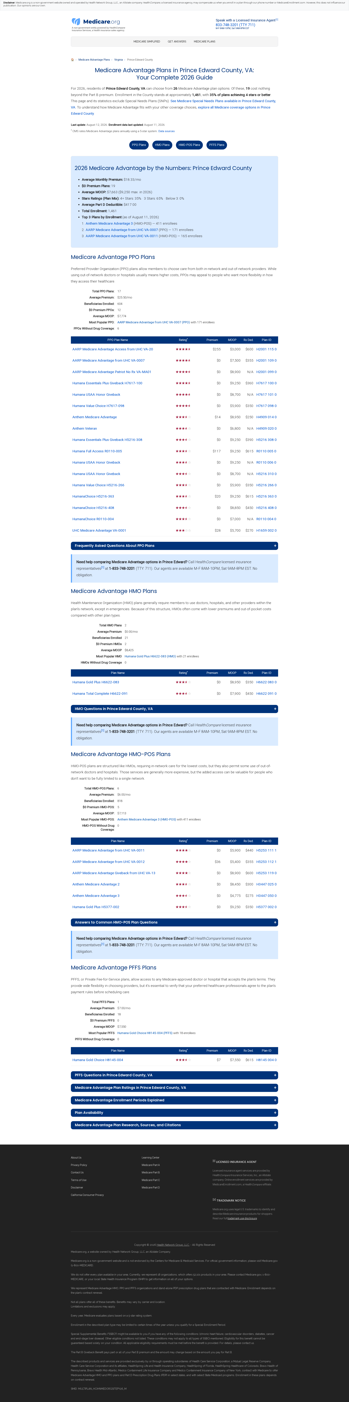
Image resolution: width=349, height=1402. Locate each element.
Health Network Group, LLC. (173, 1244)
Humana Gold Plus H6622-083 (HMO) (151, 656)
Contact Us (77, 1172)
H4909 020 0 (266, 428)
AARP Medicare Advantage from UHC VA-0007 (122, 230)
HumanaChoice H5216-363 (93, 496)
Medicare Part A (151, 1165)
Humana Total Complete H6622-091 (100, 693)
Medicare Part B (151, 1172)
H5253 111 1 (266, 850)
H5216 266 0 (266, 485)
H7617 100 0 (266, 383)
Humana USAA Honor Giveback (96, 394)
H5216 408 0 (266, 508)
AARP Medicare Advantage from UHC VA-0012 (108, 862)
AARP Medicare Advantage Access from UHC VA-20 (112, 349)
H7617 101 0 (266, 394)
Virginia (118, 59)
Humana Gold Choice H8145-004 (97, 1060)
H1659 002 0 (266, 530)
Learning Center (150, 1157)
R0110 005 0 (266, 451)
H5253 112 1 (266, 862)
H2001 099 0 (266, 372)
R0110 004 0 (266, 519)
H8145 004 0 (266, 1060)
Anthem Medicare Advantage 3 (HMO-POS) (147, 819)
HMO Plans (162, 145)
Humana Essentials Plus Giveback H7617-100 (107, 383)
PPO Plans (139, 145)
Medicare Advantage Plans (94, 59)
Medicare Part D (151, 1187)
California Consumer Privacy (87, 1195)
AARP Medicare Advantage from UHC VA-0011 (122, 236)
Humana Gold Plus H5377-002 (95, 907)
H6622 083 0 (266, 682)
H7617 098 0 (266, 406)
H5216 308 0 (266, 440)
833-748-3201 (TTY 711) (235, 25)
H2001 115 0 (266, 349)
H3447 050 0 (266, 896)
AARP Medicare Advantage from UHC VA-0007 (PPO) (154, 322)
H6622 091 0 (266, 693)
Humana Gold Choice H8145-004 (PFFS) (145, 1033)
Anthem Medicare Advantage (94, 417)
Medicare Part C (151, 1180)
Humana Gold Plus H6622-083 (95, 682)
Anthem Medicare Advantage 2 (96, 884)
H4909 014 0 (266, 417)
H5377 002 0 (266, 907)
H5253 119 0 (266, 873)
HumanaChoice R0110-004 (93, 519)
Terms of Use (78, 1180)
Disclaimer (77, 1187)
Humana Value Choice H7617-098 (98, 406)
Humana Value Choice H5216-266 (98, 485)
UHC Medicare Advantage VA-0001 (99, 530)
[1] (277, 19)
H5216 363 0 (266, 496)
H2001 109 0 (266, 360)
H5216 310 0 (266, 474)
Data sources (166, 131)
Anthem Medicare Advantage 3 (109, 223)
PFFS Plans (216, 145)
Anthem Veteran (84, 428)
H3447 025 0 (266, 884)
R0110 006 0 (266, 462)
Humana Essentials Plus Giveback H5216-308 (107, 440)
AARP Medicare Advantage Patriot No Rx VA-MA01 (111, 372)
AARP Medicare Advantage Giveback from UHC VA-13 (113, 873)
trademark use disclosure (242, 1218)
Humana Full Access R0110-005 (97, 451)
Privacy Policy (79, 1165)
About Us (76, 1157)
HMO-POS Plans (189, 145)
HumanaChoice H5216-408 (93, 508)
